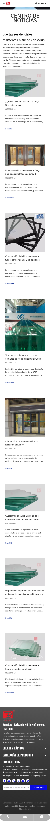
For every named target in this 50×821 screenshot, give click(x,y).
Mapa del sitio (25, 809)
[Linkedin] (9, 780)
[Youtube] (18, 780)
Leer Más (8, 129)
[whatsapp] (27, 780)
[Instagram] (23, 780)
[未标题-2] (9, 715)
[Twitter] (13, 780)
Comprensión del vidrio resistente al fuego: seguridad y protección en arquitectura (22, 669)
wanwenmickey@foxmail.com (34, 769)
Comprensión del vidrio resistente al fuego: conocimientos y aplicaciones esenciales (22, 260)
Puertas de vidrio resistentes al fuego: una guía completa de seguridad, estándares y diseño (23, 174)
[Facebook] (4, 780)
